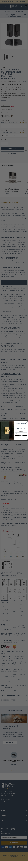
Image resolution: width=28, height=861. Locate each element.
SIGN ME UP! (21, 435)
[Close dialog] (27, 422)
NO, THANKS (21, 437)
